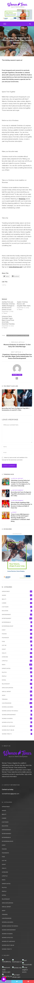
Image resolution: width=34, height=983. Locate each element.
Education (17, 610)
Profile (17, 676)
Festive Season (13, 335)
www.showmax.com (15, 267)
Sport (17, 695)
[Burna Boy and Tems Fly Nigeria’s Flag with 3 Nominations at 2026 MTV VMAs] (17, 398)
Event (14, 512)
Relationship (17, 684)
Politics (17, 672)
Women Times (12, 45)
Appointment (17, 591)
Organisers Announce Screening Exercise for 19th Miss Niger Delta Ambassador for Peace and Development (17, 356)
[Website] (17, 378)
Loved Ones (24, 335)
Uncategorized (17, 703)
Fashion (17, 633)
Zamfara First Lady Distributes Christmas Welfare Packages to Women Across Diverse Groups (8, 305)
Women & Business (17, 707)
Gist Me (17, 645)
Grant (17, 649)
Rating (17, 680)
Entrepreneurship (17, 626)
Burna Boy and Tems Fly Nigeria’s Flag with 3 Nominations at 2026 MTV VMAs (21, 493)
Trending (17, 699)
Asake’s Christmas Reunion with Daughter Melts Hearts (24, 303)
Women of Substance (17, 726)
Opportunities (17, 668)
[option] (17, 400)
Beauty (17, 599)
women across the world (17, 710)
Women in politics (17, 722)
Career (17, 603)
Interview (17, 657)
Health (17, 653)
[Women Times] (17, 4)
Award (17, 595)
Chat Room (17, 607)
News (17, 664)
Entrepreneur (17, 622)
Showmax (22, 199)
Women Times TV (17, 734)
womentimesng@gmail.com (10, 793)
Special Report (17, 478)
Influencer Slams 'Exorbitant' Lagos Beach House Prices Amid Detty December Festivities (8, 320)
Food (17, 641)
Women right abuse (17, 730)
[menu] (4, 24)
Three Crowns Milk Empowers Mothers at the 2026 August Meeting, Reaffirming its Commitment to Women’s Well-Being (20, 518)
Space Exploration (17, 687)
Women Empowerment (17, 714)
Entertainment (17, 35)
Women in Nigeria (17, 718)
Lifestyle (17, 660)
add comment (14, 47)
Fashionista (17, 637)
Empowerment (17, 614)
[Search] (30, 24)
